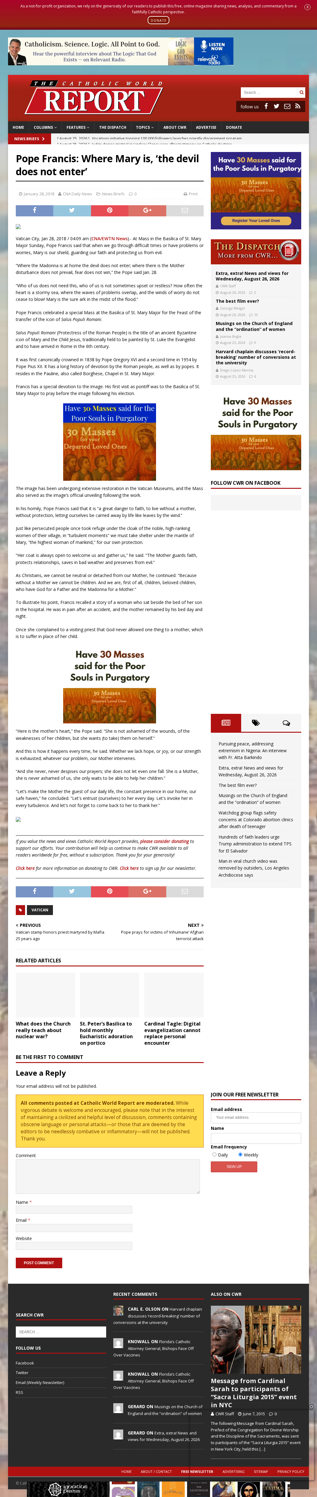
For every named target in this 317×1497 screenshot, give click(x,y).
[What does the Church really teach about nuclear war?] (45, 995)
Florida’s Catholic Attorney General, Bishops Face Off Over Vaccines (153, 1348)
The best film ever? (237, 301)
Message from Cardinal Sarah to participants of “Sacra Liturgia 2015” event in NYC (254, 1393)
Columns (43, 127)
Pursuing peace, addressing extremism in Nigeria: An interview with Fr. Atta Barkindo (253, 751)
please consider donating (164, 841)
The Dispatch (112, 127)
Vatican (40, 910)
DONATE (159, 20)
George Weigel (232, 308)
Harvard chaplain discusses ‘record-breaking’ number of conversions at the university (256, 357)
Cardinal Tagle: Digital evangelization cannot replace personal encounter (172, 1033)
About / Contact (156, 1471)
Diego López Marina (236, 370)
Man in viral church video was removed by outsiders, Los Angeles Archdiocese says (254, 868)
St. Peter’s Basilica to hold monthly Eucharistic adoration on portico (106, 1033)
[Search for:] (269, 92)
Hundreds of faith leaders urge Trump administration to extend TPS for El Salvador (255, 844)
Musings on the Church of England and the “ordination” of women (254, 326)
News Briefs (26, 138)
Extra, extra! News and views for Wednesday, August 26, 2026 (252, 276)
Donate (234, 127)
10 (256, 314)
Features (76, 127)
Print (193, 194)
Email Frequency (229, 1147)
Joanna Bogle (230, 336)
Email (22, 1220)
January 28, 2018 (39, 194)
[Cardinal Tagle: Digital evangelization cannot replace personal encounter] (174, 995)
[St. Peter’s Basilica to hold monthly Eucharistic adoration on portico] (109, 995)
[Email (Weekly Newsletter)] (287, 106)
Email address (226, 1109)
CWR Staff (228, 286)
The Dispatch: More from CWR (256, 251)
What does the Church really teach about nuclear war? (43, 1030)
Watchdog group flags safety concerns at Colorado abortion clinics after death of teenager (256, 820)
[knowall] (118, 1345)
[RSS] (298, 106)
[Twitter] (277, 106)
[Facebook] (266, 106)
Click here (25, 868)
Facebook (25, 1363)
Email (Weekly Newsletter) (40, 1382)
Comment (26, 1155)
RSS (19, 1392)
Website (24, 1238)
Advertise (206, 127)
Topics (143, 127)
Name (22, 1202)
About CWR (174, 127)
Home (18, 127)
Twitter (22, 1372)
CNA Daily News (77, 194)
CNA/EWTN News (109, 238)
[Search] (301, 92)
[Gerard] (118, 1410)
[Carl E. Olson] (118, 1312)
